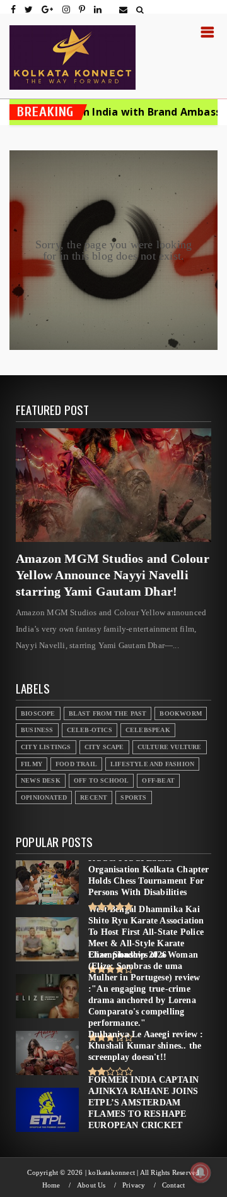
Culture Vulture (169, 746)
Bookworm (181, 713)
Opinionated (44, 797)
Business (37, 729)
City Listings (46, 746)
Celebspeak (147, 729)
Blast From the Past (108, 713)
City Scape (104, 746)
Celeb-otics (89, 729)
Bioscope (38, 713)
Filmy (31, 764)
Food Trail (76, 764)
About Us (91, 1185)
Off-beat (158, 780)
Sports (133, 797)
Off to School (101, 780)
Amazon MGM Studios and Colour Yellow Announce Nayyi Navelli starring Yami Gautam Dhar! (112, 574)
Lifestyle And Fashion (152, 764)
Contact (173, 1185)
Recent (93, 797)
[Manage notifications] (200, 1172)
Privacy (133, 1185)
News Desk (41, 780)
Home (51, 1185)
